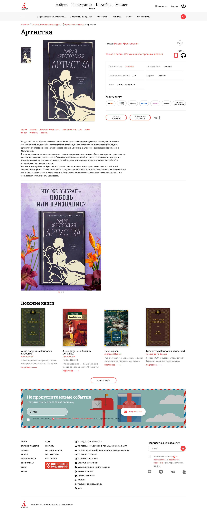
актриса (34, 133)
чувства (33, 130)
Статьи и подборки (30, 446)
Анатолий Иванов (113, 354)
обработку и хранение (82, 418)
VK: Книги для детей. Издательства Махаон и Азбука (103, 450)
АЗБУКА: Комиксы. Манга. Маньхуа (94, 467)
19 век (24, 133)
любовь (44, 133)
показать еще (103, 380)
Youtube (82, 480)
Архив (24, 471)
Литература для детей (81, 17)
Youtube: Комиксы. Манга (90, 484)
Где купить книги (53, 450)
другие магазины (179, 103)
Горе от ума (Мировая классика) (165, 351)
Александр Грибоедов (156, 354)
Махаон (121, 5)
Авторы (24, 454)
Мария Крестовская (126, 43)
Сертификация (52, 454)
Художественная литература (51, 17)
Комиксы (117, 17)
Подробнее (26, 367)
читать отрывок (116, 117)
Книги (92, 9)
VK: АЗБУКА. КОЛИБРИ (87, 454)
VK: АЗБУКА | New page (88, 459)
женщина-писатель (72, 130)
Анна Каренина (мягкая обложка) (77, 352)
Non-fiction (102, 17)
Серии (129, 17)
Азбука (61, 5)
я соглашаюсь (62, 418)
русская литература (50, 130)
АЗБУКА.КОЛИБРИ (85, 471)
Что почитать (143, 17)
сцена (24, 130)
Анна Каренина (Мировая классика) (36, 352)
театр (87, 130)
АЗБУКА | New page (86, 476)
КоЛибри (104, 5)
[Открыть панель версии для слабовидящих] (183, 6)
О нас (47, 442)
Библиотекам (27, 463)
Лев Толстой (27, 356)
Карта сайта (51, 459)
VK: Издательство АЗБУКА (90, 442)
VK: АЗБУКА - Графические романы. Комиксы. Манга (102, 446)
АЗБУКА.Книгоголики (88, 463)
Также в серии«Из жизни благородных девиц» (134, 54)
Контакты (49, 446)
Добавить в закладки (140, 117)
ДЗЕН (80, 488)
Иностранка (81, 5)
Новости (25, 450)
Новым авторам (28, 459)
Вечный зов (111, 351)
